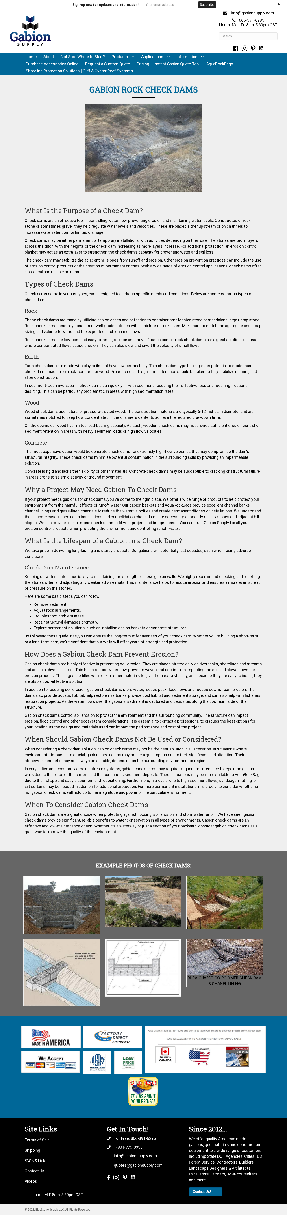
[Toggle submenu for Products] (133, 57)
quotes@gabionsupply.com (138, 1165)
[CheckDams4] (225, 902)
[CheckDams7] (225, 957)
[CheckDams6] (143, 967)
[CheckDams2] (62, 905)
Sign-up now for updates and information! (105, 5)
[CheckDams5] (62, 972)
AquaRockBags (178, 505)
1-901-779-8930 (128, 1147)
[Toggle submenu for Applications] (168, 57)
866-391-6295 (251, 20)
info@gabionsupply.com (252, 13)
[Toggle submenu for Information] (202, 57)
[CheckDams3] (143, 901)
